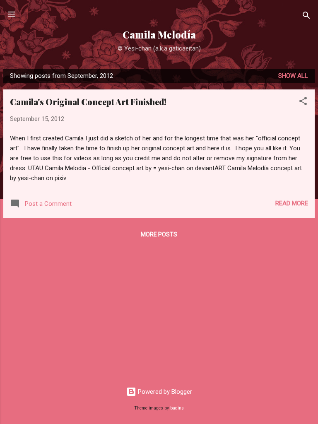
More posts (159, 234)
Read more (291, 203)
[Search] (306, 16)
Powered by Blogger (164, 391)
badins (177, 408)
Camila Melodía (159, 34)
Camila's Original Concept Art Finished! (88, 101)
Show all (293, 76)
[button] (303, 102)
